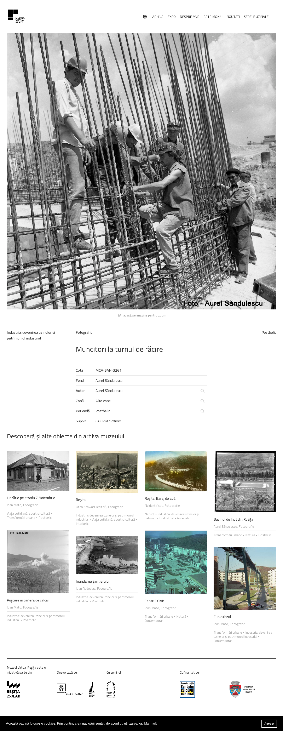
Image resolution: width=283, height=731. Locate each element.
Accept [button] (269, 723)
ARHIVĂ (157, 16)
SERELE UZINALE (256, 16)
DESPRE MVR (189, 16)
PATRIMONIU (213, 16)
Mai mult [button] (150, 723)
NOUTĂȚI (233, 16)
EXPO (172, 16)
